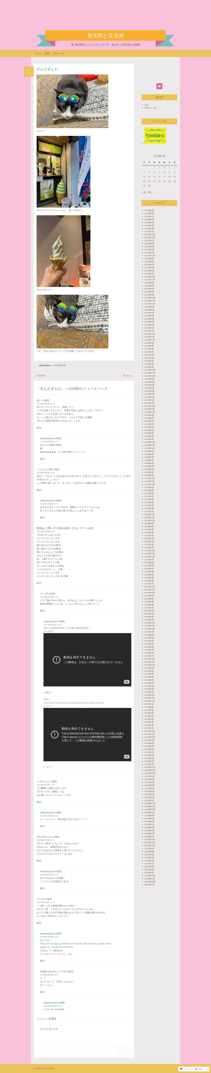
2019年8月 (149, 418)
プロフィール (58, 53)
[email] (159, 86)
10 (164, 172)
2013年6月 (149, 641)
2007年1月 (149, 872)
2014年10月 (149, 592)
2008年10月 (149, 809)
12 (175, 172)
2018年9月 (149, 451)
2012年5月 (149, 680)
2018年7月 (149, 457)
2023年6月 (149, 282)
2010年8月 (149, 743)
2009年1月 (149, 800)
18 (170, 176)
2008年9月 (149, 812)
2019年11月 (149, 409)
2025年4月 (149, 246)
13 (144, 176)
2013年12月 (149, 622)
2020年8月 (149, 382)
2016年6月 (149, 532)
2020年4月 (149, 394)
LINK (47, 53)
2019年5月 (149, 427)
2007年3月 (149, 866)
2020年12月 (149, 370)
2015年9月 (149, 559)
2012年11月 (149, 662)
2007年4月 (149, 863)
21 (149, 181)
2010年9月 (149, 740)
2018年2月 (149, 472)
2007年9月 (149, 848)
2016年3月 (149, 541)
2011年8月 (149, 707)
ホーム (38, 53)
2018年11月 (149, 445)
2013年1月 (149, 656)
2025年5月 (149, 243)
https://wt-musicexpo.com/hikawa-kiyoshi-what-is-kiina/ (73, 702)
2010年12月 (149, 731)
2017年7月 (149, 493)
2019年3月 (149, 433)
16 (159, 176)
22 (154, 181)
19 (175, 176)
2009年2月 (149, 797)
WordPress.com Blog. (44, 1068)
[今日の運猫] (155, 143)
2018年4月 (149, 466)
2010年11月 (149, 734)
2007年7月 (149, 854)
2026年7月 (149, 213)
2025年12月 (149, 234)
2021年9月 (149, 343)
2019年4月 (149, 430)
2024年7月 (149, 261)
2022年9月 (149, 306)
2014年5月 (149, 607)
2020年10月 (149, 376)
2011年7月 (149, 710)
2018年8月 (149, 454)
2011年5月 (149, 716)
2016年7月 (149, 529)
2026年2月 (149, 228)
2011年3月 (149, 722)
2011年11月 (149, 698)
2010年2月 (149, 761)
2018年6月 (149, 460)
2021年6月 (149, 352)
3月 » (150, 192)
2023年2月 (149, 291)
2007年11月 (149, 842)
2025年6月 (149, 240)
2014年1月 (149, 619)
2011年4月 (149, 719)
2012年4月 (149, 683)
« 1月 (144, 192)
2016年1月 (149, 547)
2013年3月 (149, 650)
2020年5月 (149, 391)
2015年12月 (149, 550)
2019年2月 (149, 436)
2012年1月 (149, 692)
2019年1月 (149, 439)
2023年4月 (149, 285)
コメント (122, 1049)
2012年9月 (149, 668)
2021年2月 (149, 364)
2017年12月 (149, 478)
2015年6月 (149, 568)
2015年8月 (149, 562)
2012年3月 (149, 686)
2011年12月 (149, 695)
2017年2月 (149, 508)
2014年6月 (149, 604)
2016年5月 (149, 535)
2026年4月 (149, 222)
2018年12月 (149, 442)
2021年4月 (149, 358)
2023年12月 (149, 276)
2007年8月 (149, 851)
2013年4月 (149, 647)
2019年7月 (149, 421)
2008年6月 (149, 821)
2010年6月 (149, 749)
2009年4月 (149, 791)
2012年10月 (149, 665)
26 (175, 181)
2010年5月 (149, 752)
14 (149, 176)
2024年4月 (149, 267)
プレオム (128, 375)
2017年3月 (149, 505)
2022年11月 (149, 300)
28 (149, 185)
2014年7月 (149, 601)
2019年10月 (149, 412)
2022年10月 (149, 303)
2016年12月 (149, 514)
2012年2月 (149, 689)
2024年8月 (149, 258)
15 (154, 176)
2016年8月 (149, 526)
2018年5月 (149, 463)
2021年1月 (149, 367)
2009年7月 (149, 782)
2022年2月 (149, 328)
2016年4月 (149, 538)
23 (159, 181)
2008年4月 (149, 827)
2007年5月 (149, 860)
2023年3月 (149, 288)
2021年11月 (149, 337)
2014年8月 (149, 598)
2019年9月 (149, 415)
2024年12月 (149, 255)
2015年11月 (149, 553)
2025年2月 (149, 252)
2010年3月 (149, 758)
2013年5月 (149, 644)
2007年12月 (149, 839)
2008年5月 (149, 824)
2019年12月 (149, 406)
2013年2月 (149, 653)
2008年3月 (149, 830)
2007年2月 (149, 869)
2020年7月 (149, 385)
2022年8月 (149, 309)
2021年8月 (149, 346)
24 (164, 181)
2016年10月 (149, 520)
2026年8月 (149, 210)
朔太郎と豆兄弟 (105, 35)
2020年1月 (149, 403)
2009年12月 (149, 767)
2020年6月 (149, 388)
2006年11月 (149, 878)
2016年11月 (149, 517)
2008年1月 (149, 836)
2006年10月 (149, 881)
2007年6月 (149, 857)
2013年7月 (149, 638)
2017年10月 (149, 484)
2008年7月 (149, 818)
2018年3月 (149, 469)
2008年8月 (149, 815)
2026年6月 (149, 216)
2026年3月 (149, 225)
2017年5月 (149, 499)
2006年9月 (149, 884)
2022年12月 (149, 297)
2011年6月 (149, 713)
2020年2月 (149, 400)
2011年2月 (149, 725)
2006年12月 (149, 875)
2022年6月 (149, 315)
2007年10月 (149, 845)
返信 (39, 427)
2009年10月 (149, 773)
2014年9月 (149, 595)
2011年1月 (148, 728)
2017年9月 (149, 487)
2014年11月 (149, 589)
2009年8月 (149, 779)
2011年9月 (149, 704)
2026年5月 (149, 219)
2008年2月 (149, 833)
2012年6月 (149, 677)
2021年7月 (149, 349)
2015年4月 (149, 574)
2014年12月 (149, 586)
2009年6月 (149, 785)
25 (169, 181)
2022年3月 (149, 325)
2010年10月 (149, 737)
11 (169, 172)
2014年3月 (149, 613)
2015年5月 (149, 571)
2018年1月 (149, 475)
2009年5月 (149, 788)
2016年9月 (149, 523)
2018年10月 (149, 448)
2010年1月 (149, 764)
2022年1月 (149, 331)
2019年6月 (149, 424)
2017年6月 (149, 496)
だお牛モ (40, 375)
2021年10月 (149, 340)
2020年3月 (149, 397)
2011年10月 (149, 701)
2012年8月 (149, 671)
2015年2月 (149, 580)
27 (144, 185)
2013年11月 (149, 626)
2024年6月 (149, 264)
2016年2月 (149, 544)
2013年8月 (149, 635)
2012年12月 (149, 659)
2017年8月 (149, 490)
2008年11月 (149, 806)
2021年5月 (149, 355)
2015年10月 (149, 556)
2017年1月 (149, 511)
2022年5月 (149, 318)
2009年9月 (149, 776)
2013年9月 (149, 632)
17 (164, 176)
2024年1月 (149, 273)
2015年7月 (149, 565)
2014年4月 (149, 610)
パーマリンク (60, 365)
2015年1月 (149, 583)
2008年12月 (149, 803)
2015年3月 (149, 577)
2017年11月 (149, 481)
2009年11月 (149, 770)
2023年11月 (149, 279)
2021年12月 (149, 334)
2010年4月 (149, 755)
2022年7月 (149, 312)
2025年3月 (149, 249)
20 (144, 181)
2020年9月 (149, 379)
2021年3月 (149, 361)
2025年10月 (149, 237)
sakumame (44, 365)
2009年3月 (149, 794)
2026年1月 (149, 231)
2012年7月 (149, 674)
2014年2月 (149, 616)
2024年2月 (149, 270)
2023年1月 (149, 294)
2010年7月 (149, 746)
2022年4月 (149, 321)
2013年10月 (149, 629)
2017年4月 (149, 502)
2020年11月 (149, 373)
